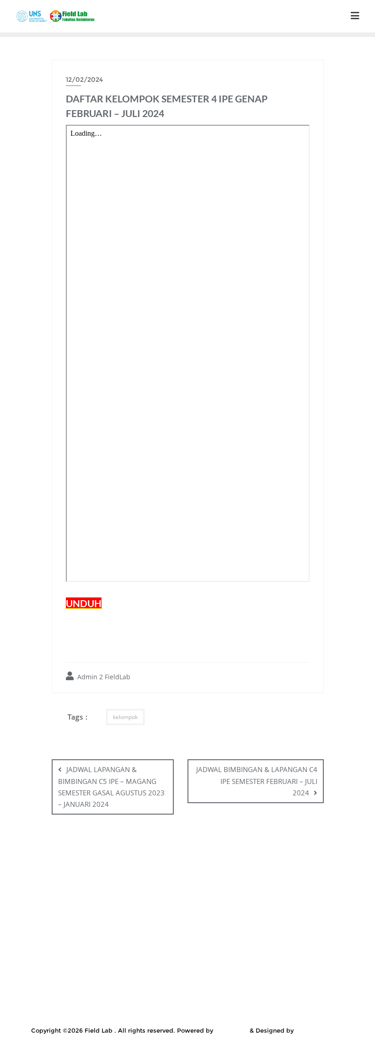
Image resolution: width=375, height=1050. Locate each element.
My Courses (240, 943)
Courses (136, 862)
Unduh (124, 1012)
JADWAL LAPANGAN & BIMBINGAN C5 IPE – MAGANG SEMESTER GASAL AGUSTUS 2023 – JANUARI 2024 (111, 787)
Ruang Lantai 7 (301, 977)
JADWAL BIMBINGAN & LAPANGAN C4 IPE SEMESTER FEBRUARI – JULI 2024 (256, 781)
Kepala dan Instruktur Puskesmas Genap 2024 (139, 897)
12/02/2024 (84, 79)
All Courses (91, 862)
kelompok (125, 717)
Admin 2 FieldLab (102, 676)
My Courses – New (302, 943)
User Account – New (235, 1012)
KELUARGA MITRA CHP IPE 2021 (254, 886)
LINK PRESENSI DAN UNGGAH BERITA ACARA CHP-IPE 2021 (190, 932)
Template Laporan (227, 1001)
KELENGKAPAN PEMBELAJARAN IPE (132, 886)
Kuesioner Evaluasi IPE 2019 (267, 897)
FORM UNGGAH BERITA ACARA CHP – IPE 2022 (104, 874)
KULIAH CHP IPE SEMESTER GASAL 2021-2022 (112, 908)
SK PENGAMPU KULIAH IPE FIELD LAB (219, 989)
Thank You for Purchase (306, 1001)
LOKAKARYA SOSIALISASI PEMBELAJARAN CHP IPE (128, 943)
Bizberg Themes (319, 1030)
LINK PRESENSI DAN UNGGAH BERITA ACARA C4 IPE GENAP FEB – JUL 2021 (190, 920)
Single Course (124, 989)
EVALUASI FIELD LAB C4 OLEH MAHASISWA (230, 862)
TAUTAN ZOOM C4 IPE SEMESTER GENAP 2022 (111, 1001)
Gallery (203, 874)
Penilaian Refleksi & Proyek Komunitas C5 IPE (190, 966)
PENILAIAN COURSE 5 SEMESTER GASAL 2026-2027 (212, 955)
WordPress (231, 1030)
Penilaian (102, 955)
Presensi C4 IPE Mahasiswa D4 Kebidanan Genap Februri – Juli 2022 (160, 977)
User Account (169, 1012)
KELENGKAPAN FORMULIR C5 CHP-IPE (289, 874)
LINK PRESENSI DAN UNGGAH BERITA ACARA (268, 908)
